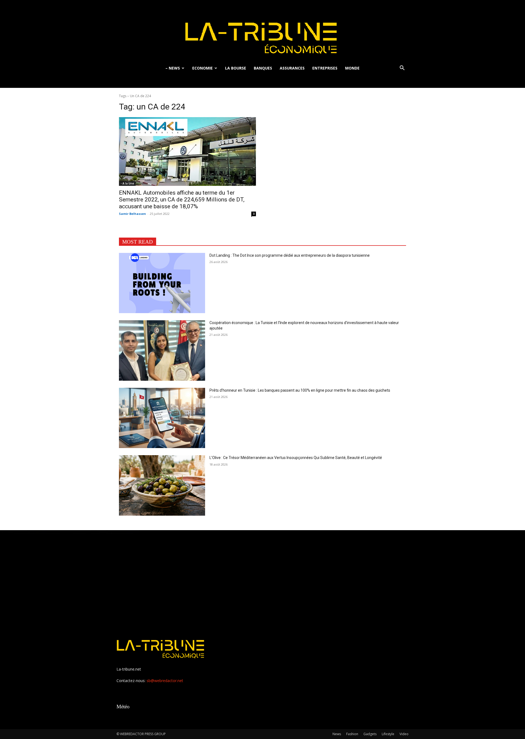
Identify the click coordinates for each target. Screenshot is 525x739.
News (336, 734)
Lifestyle (388, 734)
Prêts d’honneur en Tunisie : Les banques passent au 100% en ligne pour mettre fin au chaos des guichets (299, 390)
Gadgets (370, 734)
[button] (402, 68)
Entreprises (324, 68)
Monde (352, 68)
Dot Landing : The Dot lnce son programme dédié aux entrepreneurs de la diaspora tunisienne (290, 255)
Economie (202, 68)
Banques (263, 68)
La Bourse (235, 68)
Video (404, 734)
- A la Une (127, 183)
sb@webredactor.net (165, 680)
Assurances (292, 68)
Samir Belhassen (132, 214)
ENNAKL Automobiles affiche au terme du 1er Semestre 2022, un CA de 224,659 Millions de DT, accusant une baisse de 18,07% (181, 199)
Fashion (352, 734)
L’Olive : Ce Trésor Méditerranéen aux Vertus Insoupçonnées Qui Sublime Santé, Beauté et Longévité (295, 457)
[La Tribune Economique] (262, 31)
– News (172, 68)
